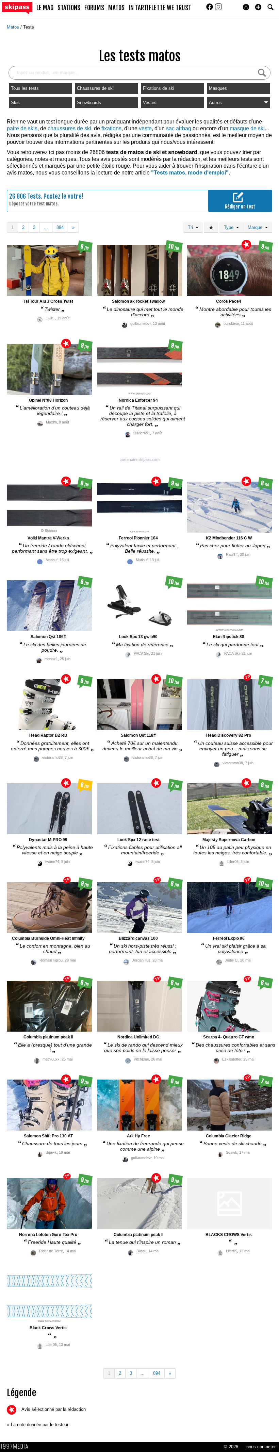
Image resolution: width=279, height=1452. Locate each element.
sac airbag (178, 128)
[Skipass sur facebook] (210, 9)
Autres (215, 102)
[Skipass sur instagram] (218, 9)
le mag (44, 8)
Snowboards (89, 102)
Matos (13, 27)
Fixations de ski (158, 88)
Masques (218, 88)
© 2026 (231, 1446)
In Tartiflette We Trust (160, 8)
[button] (258, 7)
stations (69, 8)
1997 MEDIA (16, 1446)
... (46, 227)
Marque (256, 227)
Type (230, 227)
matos (116, 8)
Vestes (150, 102)
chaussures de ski (69, 128)
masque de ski (247, 128)
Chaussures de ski (95, 88)
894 (60, 227)
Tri (192, 227)
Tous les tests (25, 88)
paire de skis (22, 128)
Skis (15, 102)
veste (145, 128)
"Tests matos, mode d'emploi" (190, 173)
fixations (111, 128)
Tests (28, 27)
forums (94, 8)
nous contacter (261, 1446)
